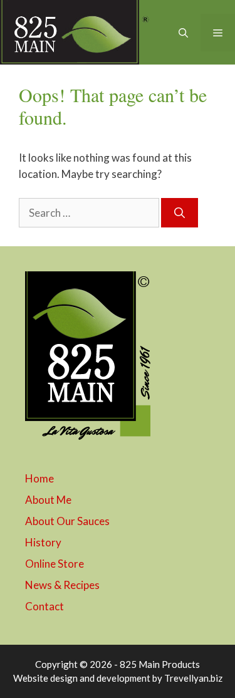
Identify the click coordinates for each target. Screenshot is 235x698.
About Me (48, 499)
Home (39, 478)
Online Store (54, 563)
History (43, 542)
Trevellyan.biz (193, 678)
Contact (44, 606)
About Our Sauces (67, 521)
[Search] (179, 213)
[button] (183, 32)
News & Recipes (62, 584)
